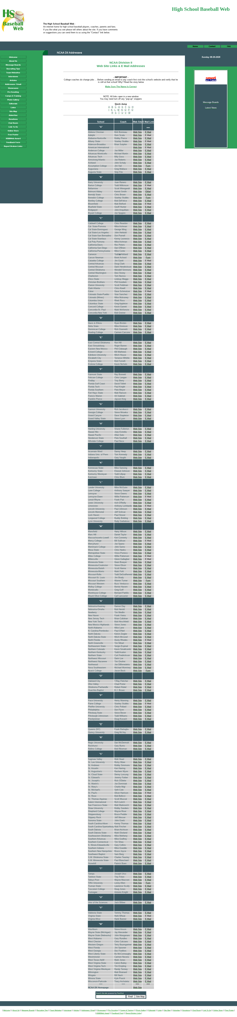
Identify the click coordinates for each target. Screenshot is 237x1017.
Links (160, 1010)
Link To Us (207, 1010)
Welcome (6, 1010)
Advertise (176, 1010)
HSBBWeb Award (102, 1013)
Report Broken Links (133, 1013)
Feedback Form (117, 1013)
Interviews (67, 1010)
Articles (76, 1010)
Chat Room (196, 1010)
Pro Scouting (113, 1010)
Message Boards (28, 1010)
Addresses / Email (88, 1010)
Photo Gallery (141, 1010)
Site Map (167, 1010)
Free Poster (229, 1010)
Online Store (218, 1010)
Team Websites (55, 1010)
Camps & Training (126, 1010)
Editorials (151, 1010)
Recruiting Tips (42, 1010)
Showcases (101, 1010)
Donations (186, 1010)
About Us (15, 1010)
